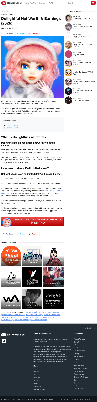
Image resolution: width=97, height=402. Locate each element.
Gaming (76, 353)
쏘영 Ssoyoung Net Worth (83, 18)
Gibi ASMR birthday (21, 319)
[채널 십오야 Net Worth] (68, 36)
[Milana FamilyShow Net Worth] (68, 63)
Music (76, 362)
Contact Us (37, 386)
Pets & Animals (79, 374)
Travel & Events (79, 389)
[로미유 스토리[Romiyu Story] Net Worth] (68, 81)
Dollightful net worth (13, 125)
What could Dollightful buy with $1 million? (38, 221)
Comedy (76, 342)
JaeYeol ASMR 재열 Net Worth (82, 27)
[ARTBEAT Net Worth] (68, 100)
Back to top (91, 328)
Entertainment (11, 11)
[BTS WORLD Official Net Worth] (68, 91)
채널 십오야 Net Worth (82, 36)
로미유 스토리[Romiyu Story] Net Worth (84, 82)
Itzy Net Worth (78, 54)
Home (3, 11)
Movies (76, 359)
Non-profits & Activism (81, 368)
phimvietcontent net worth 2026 (13, 314)
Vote (34, 374)
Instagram (42, 3)
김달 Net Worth (32, 305)
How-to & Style (78, 356)
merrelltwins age (7, 319)
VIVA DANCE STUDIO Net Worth (11, 261)
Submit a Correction (39, 389)
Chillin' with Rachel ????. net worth (14, 317)
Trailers (76, 386)
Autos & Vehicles (79, 339)
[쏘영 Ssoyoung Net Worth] (68, 18)
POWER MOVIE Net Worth (32, 283)
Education (77, 345)
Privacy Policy (38, 383)
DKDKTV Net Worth (53, 284)
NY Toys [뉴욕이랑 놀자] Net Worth (32, 261)
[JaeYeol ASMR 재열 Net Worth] (68, 27)
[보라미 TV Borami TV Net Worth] (68, 72)
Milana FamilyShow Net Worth (82, 63)
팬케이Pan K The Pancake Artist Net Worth (83, 45)
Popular (26, 3)
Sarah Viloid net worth (52, 314)
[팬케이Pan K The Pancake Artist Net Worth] (68, 45)
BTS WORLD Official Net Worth (82, 91)
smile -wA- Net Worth (11, 305)
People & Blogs (79, 371)
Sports (76, 383)
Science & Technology (81, 377)
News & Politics (79, 365)
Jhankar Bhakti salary (34, 314)
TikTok (51, 3)
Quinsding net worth (52, 312)
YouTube (33, 3)
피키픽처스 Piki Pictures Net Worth (11, 283)
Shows (76, 380)
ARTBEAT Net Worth (81, 100)
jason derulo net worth (38, 319)
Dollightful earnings (13, 128)
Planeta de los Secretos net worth (41, 317)
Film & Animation (79, 351)
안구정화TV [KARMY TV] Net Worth (53, 261)
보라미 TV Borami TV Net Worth (83, 73)
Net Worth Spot (14, 2)
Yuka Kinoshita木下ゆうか (34, 312)
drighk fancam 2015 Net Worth (53, 304)
